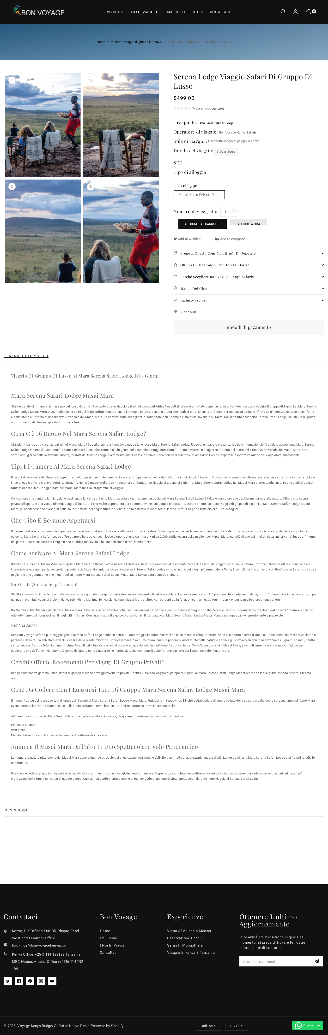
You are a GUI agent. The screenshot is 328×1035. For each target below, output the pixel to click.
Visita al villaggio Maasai (189, 931)
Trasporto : (187, 122)
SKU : (179, 163)
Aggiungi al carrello (202, 224)
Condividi (188, 312)
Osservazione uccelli (185, 938)
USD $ (235, 1026)
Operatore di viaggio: (196, 132)
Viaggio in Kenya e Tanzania (191, 952)
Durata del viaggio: (194, 150)
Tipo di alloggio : (191, 172)
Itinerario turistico (26, 356)
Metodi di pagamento (249, 327)
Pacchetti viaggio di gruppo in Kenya (135, 42)
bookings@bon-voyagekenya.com (40, 945)
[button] (283, 12)
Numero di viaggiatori (197, 211)
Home (101, 42)
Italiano (207, 1026)
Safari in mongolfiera (185, 945)
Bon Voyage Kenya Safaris (238, 132)
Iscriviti (317, 961)
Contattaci (109, 952)
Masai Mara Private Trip (199, 194)
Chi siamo (108, 938)
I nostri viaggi (112, 945)
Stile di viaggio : (191, 141)
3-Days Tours (226, 151)
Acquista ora (248, 223)
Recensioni (16, 810)
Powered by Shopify (107, 1026)
